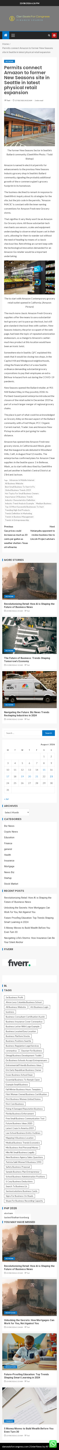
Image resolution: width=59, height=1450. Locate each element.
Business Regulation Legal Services (22, 1045)
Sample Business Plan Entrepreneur (22, 1171)
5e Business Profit (14, 997)
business (10, 1012)
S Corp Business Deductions (19, 1181)
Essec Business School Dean (19, 1075)
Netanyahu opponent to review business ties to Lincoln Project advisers (42, 532)
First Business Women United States (23, 1099)
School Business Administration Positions (25, 1176)
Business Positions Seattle (18, 1041)
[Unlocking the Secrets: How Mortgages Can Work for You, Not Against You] (29, 1297)
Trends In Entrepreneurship (17, 520)
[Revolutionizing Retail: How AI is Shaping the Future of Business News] (29, 581)
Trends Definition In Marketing (18, 513)
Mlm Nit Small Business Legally (20, 1152)
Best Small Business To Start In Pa (20, 487)
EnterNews (36, 1446)
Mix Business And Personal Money (22, 1147)
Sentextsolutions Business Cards (21, 1191)
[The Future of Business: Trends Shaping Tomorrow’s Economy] (29, 635)
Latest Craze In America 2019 (20, 1128)
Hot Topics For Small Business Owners (22, 493)
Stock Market (11, 883)
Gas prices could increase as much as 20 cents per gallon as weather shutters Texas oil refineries (16, 536)
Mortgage (9, 866)
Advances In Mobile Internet (21, 480)
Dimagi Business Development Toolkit (24, 1055)
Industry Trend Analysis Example (19, 503)
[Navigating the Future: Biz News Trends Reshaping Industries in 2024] (29, 689)
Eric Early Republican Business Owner (23, 1070)
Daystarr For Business (31, 1050)
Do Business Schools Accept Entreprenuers (26, 1060)
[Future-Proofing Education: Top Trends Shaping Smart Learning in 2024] (29, 1351)
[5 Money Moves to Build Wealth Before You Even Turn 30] (29, 1405)
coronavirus (11, 1050)
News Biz (9, 872)
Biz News (9, 61)
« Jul (6, 798)
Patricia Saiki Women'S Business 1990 (23, 1162)
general (8, 849)
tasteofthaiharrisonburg (16, 1217)
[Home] (5, 35)
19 (22, 776)
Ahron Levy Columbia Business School (24, 1002)
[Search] (49, 35)
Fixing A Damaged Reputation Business (24, 1108)
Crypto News (11, 831)
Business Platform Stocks (18, 1036)
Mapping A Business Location (20, 1138)
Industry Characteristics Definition (20, 500)
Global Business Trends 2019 (18, 490)
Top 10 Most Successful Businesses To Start (24, 507)
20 (29, 776)
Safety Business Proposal (18, 1167)
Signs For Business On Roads (19, 1196)
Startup (8, 878)
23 (51, 776)
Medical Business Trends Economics (23, 1142)
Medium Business (43, 503)
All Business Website (14, 483)
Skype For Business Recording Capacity (24, 1200)
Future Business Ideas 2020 (19, 1123)
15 (44, 769)
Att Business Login (39, 1007)
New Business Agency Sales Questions (24, 1157)
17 (7, 776)
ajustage (8, 1213)
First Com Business (15, 1104)
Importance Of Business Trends (19, 497)
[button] (13, 35)
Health (7, 854)
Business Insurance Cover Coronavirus (24, 1021)
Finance (8, 843)
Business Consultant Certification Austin (25, 1016)
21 (36, 776)
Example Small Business (17, 1084)
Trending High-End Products (17, 510)
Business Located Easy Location (21, 1031)
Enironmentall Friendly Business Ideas (23, 1065)
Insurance (9, 860)
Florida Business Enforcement (20, 1113)
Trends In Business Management (19, 517)
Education (9, 837)
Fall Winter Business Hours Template (23, 1089)
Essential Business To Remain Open (23, 1079)
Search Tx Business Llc (16, 1186)
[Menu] (13, 35)
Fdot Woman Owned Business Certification (26, 1094)
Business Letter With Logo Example (22, 1026)
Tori (8, 100)
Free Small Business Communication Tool (25, 1118)
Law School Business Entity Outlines (23, 1133)
